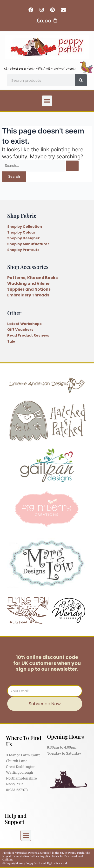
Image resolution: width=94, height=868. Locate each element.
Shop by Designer (23, 238)
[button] (47, 100)
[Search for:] (40, 165)
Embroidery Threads (28, 295)
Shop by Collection (24, 226)
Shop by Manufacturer (28, 244)
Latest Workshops (24, 323)
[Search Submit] (72, 166)
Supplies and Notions (29, 289)
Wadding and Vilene (28, 283)
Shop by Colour (21, 232)
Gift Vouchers (20, 329)
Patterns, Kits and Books (32, 277)
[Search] (81, 80)
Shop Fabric (21, 215)
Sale (11, 341)
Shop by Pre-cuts (23, 249)
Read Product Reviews (28, 335)
